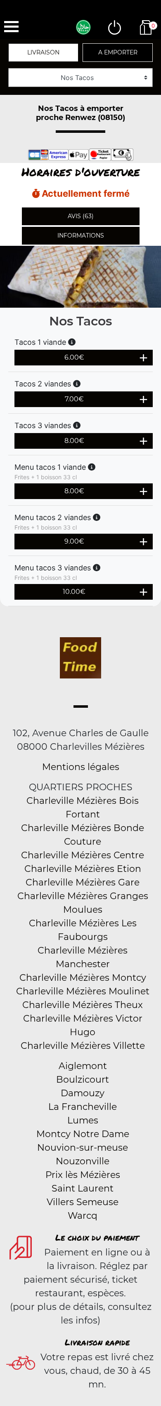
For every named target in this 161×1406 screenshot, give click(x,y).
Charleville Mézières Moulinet (82, 991)
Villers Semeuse (82, 1202)
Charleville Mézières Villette (83, 1045)
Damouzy (82, 1093)
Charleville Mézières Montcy (82, 977)
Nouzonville (82, 1161)
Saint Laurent (83, 1188)
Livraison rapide (97, 1342)
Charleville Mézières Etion (82, 868)
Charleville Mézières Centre (82, 855)
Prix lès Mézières (82, 1174)
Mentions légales (80, 766)
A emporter (117, 52)
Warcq (82, 1215)
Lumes (82, 1120)
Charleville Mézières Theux (82, 1004)
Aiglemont (83, 1066)
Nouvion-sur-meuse (82, 1147)
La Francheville (82, 1106)
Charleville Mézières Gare (83, 882)
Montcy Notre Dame (82, 1134)
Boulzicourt (82, 1079)
